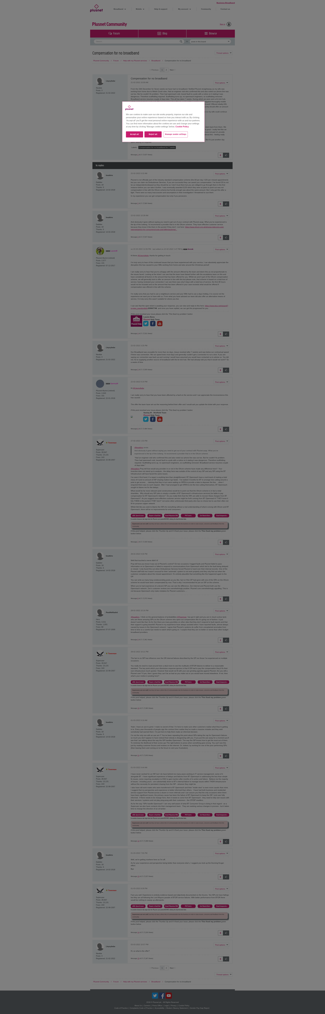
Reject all (153, 134)
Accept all (134, 134)
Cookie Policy (182, 127)
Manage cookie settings (175, 134)
